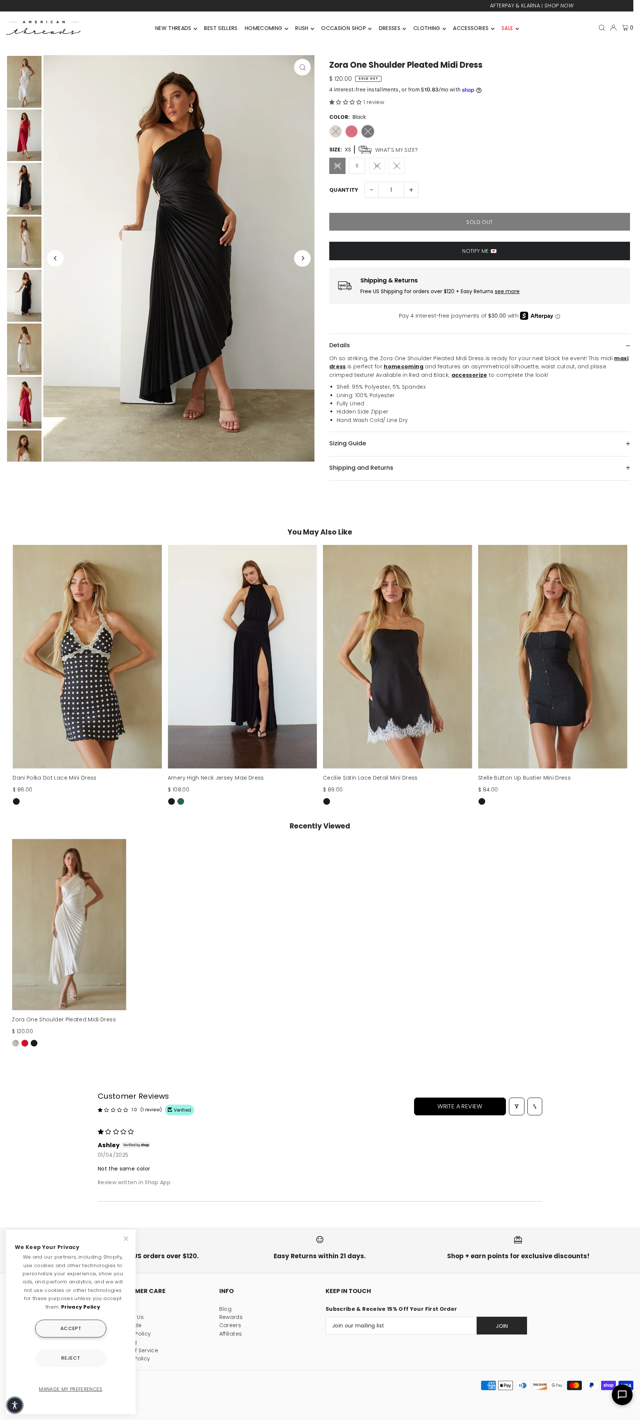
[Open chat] (622, 1394)
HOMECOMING (264, 28)
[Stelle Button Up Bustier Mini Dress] (552, 656)
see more (507, 291)
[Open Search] (602, 28)
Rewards (231, 1317)
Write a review (460, 1106)
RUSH (301, 28)
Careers (230, 1325)
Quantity (344, 190)
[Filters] (516, 1106)
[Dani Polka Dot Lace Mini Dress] (87, 656)
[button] (346, 102)
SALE (507, 28)
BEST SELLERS (220, 28)
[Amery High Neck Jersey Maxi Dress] (242, 656)
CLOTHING (426, 28)
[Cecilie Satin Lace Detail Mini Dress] (397, 656)
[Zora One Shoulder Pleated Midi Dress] (69, 924)
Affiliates (230, 1333)
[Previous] (55, 258)
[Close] (126, 1238)
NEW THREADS (173, 28)
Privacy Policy (80, 1306)
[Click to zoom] (302, 67)
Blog (225, 1309)
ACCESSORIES (471, 28)
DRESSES (389, 28)
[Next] (302, 258)
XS (337, 165)
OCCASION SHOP (343, 28)
